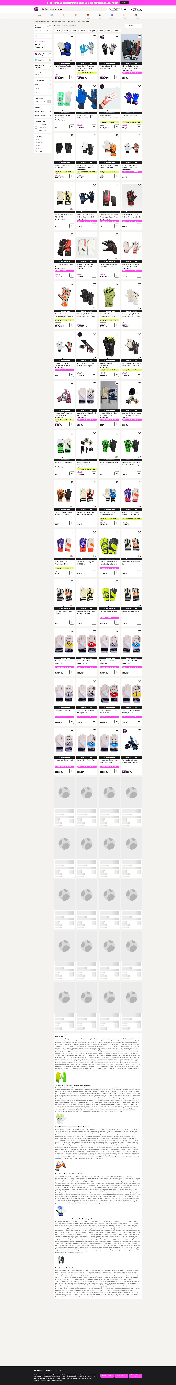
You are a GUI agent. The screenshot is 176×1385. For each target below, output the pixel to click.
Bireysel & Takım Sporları (58, 21)
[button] (85, 61)
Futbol (78, 21)
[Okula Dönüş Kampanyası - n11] (88, 2)
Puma (66, 31)
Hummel (117, 31)
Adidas (58, 31)
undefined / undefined (43, 31)
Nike (108, 31)
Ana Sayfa (37, 21)
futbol (122, 1318)
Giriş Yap (139, 10)
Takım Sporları (71, 21)
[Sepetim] (124, 9)
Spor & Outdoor (45, 21)
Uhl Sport (92, 31)
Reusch (82, 31)
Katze (101, 31)
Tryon (74, 31)
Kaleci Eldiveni (85, 21)
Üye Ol (134, 10)
